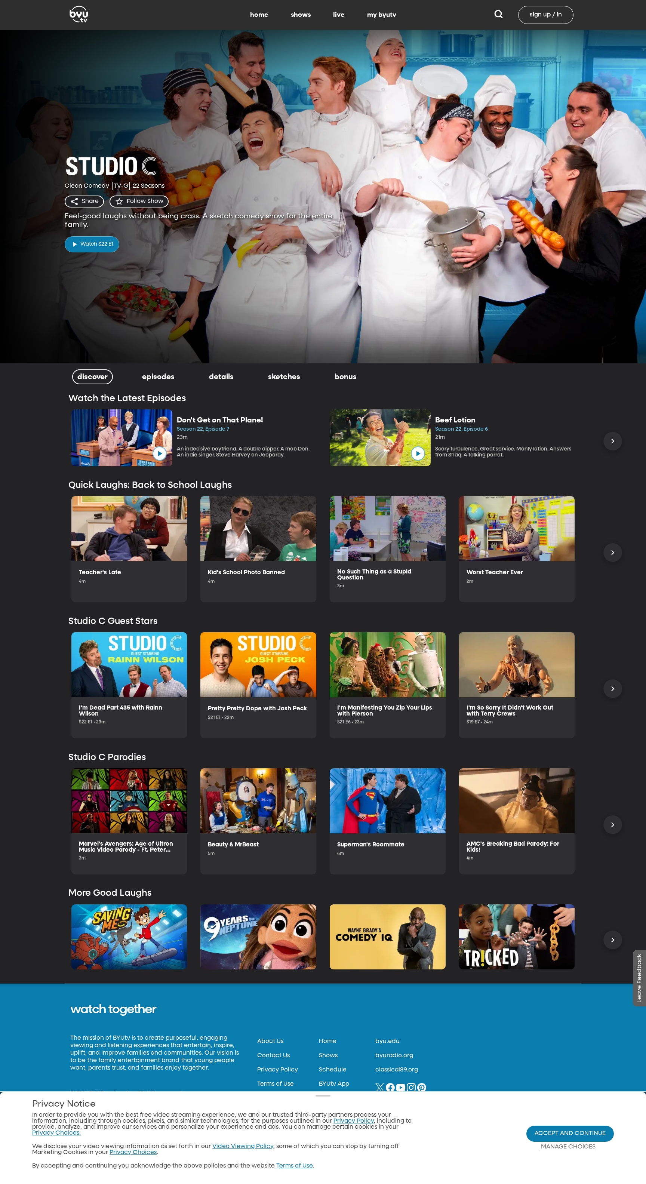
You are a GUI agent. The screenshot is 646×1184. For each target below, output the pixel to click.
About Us (270, 1042)
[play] (160, 453)
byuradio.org (394, 1056)
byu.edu (387, 1042)
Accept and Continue (570, 1134)
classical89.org (396, 1070)
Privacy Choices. (56, 1133)
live (339, 15)
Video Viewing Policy (242, 1147)
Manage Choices (568, 1147)
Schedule (333, 1070)
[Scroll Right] (612, 441)
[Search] (498, 15)
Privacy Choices (133, 1153)
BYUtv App (334, 1084)
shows (301, 15)
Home (327, 1042)
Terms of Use (275, 1084)
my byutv (381, 15)
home (259, 15)
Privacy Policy (277, 1070)
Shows (328, 1056)
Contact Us (273, 1056)
